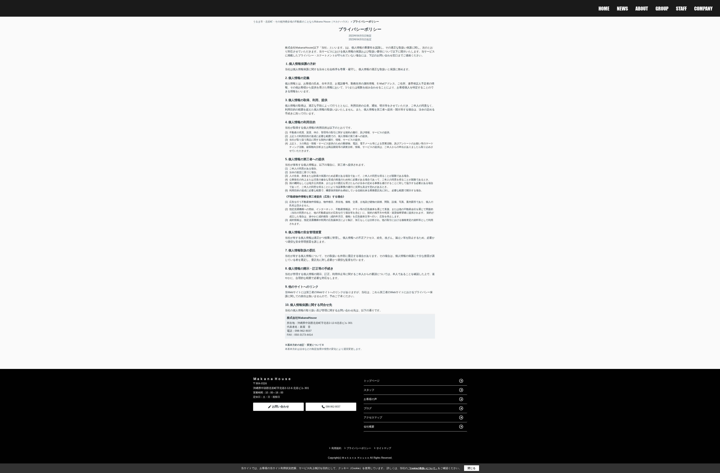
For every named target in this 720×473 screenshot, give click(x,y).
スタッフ (369, 389)
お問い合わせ (280, 406)
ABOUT (641, 8)
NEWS (622, 8)
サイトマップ (383, 448)
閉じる (472, 468)
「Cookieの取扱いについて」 (423, 468)
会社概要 (369, 426)
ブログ (368, 408)
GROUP (662, 8)
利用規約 (336, 448)
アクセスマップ (373, 417)
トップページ (372, 380)
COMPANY (703, 8)
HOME (603, 8)
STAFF (681, 8)
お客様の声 (370, 399)
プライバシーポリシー (359, 448)
